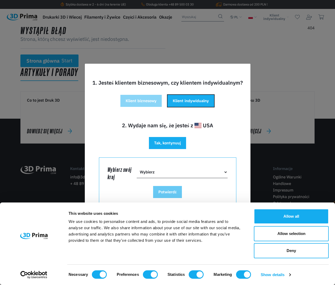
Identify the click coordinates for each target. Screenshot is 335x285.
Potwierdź (167, 191)
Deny (291, 250)
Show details (272, 274)
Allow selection (291, 233)
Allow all (291, 216)
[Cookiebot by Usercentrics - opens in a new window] (34, 275)
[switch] (150, 274)
